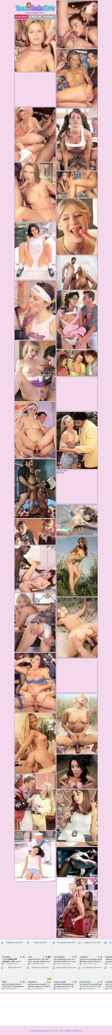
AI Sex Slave (21, 17)
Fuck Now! (49, 17)
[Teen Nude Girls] (35, 6)
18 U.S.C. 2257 (57, 1031)
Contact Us (77, 1031)
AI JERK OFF (35, 17)
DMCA (68, 1031)
